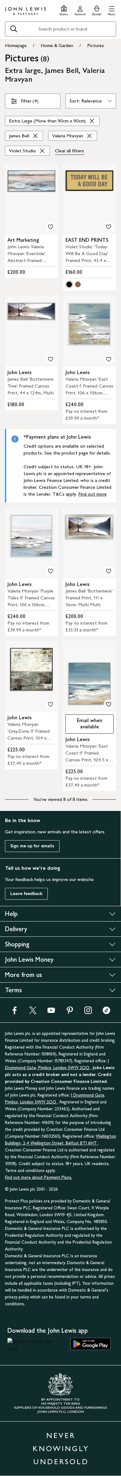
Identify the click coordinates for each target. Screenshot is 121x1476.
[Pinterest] (70, 1012)
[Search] (13, 28)
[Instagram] (88, 1012)
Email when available (83, 723)
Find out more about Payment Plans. (38, 1177)
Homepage (16, 45)
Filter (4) (29, 101)
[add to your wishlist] (51, 227)
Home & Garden (57, 45)
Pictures (95, 45)
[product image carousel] (31, 198)
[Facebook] (14, 1012)
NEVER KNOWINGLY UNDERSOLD (61, 1448)
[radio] (69, 284)
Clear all (69, 151)
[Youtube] (51, 1012)
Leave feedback (26, 893)
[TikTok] (106, 1012)
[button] (111, 9)
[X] (33, 1012)
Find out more (92, 494)
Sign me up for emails (32, 846)
